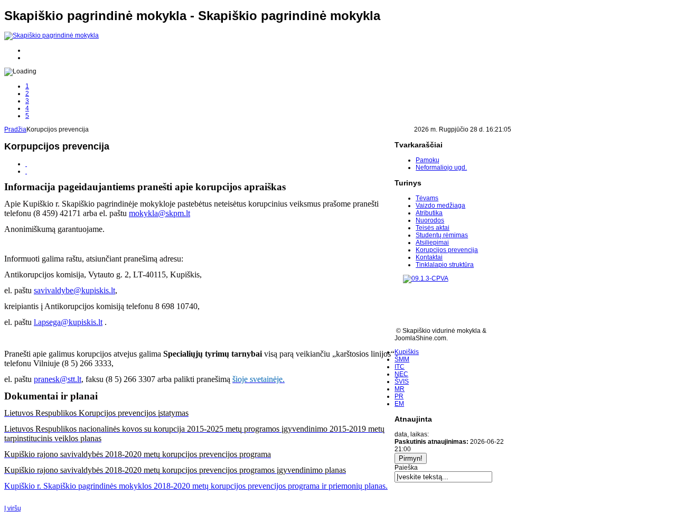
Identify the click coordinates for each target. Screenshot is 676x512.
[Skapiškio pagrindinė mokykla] (51, 35)
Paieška (406, 467)
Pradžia (15, 129)
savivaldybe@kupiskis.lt (74, 290)
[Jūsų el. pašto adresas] (26, 171)
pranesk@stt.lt (57, 379)
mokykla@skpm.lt (159, 213)
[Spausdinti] (26, 163)
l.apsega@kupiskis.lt (68, 322)
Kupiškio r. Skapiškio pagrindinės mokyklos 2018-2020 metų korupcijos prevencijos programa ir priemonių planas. (196, 485)
